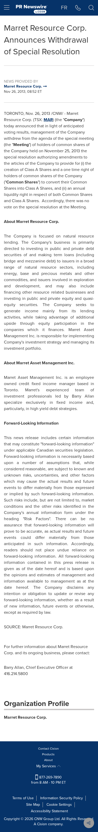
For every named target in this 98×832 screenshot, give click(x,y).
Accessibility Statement (49, 811)
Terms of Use (23, 798)
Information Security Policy (61, 798)
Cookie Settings (59, 804)
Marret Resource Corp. (25, 717)
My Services (46, 766)
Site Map (33, 804)
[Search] (91, 8)
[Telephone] (78, 8)
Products (48, 754)
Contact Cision (48, 748)
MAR (48, 120)
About (48, 760)
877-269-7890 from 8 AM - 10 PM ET (48, 780)
